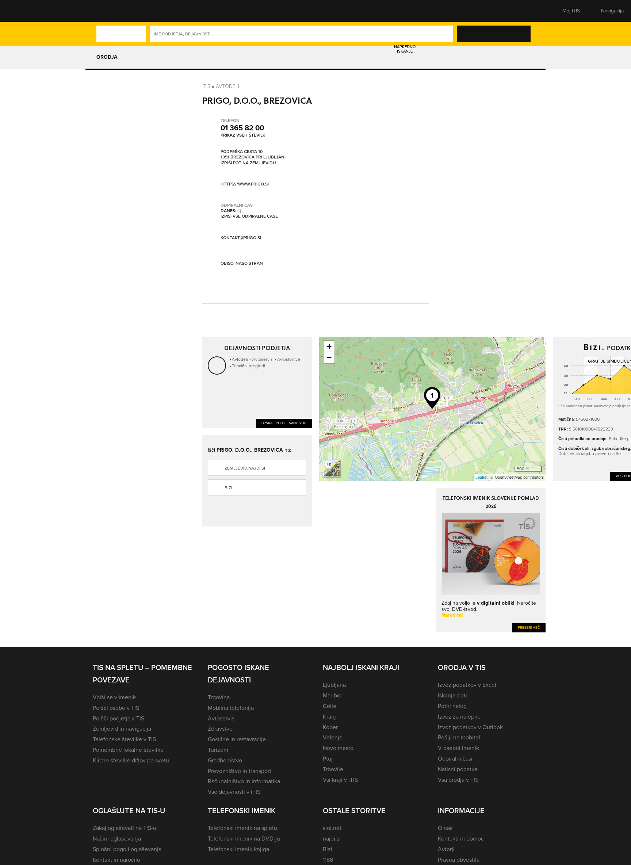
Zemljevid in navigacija (122, 728)
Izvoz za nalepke (459, 716)
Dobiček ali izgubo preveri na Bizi (590, 453)
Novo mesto (338, 748)
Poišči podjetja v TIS (118, 718)
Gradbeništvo (225, 760)
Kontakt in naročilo (116, 860)
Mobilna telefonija (231, 708)
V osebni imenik (458, 748)
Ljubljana (334, 685)
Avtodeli (227, 86)
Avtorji (446, 849)
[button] (105, 11)
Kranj (329, 716)
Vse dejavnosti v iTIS (234, 792)
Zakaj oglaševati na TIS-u (124, 828)
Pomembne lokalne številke (128, 750)
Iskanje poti (452, 695)
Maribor (332, 695)
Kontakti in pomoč (461, 838)
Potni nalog (452, 706)
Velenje (333, 737)
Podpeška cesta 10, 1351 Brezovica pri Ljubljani (253, 154)
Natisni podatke (458, 769)
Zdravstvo (220, 728)
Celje (329, 706)
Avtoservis (262, 359)
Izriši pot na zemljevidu (248, 163)
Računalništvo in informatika (244, 781)
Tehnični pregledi (248, 366)
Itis (206, 86)
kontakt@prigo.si (241, 237)
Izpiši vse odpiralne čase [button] (249, 216)
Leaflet (481, 477)
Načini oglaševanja (117, 838)
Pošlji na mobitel (459, 737)
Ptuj (328, 758)
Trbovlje (333, 769)
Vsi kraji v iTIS (340, 780)
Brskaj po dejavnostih (283, 423)
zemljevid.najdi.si (245, 468)
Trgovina (219, 697)
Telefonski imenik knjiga (238, 849)
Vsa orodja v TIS (458, 780)
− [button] (329, 357)
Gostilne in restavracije (237, 739)
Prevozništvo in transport (239, 771)
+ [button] (329, 346)
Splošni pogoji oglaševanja (127, 849)
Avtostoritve (288, 359)
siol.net (332, 828)
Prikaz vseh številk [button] (243, 135)
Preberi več (529, 627)
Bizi (228, 488)
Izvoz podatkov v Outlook (470, 727)
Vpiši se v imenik (114, 697)
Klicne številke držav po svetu (131, 760)
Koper (330, 727)
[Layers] (332, 468)
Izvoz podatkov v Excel (467, 685)
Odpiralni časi (455, 758)
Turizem (218, 750)
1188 (328, 860)
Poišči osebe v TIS (116, 708)
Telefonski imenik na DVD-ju (244, 838)
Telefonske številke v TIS (124, 739)
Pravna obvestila (458, 860)
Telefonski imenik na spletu (242, 828)
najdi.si (332, 838)
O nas (445, 828)
